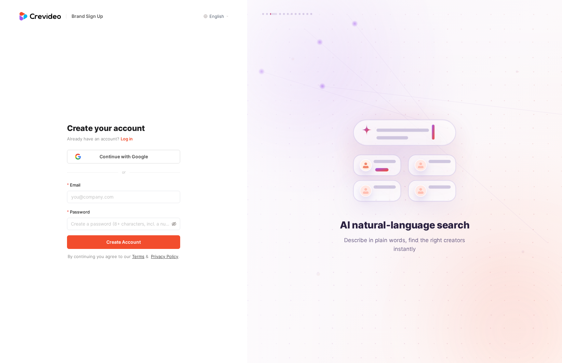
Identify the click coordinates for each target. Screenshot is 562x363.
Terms (138, 256)
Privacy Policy (164, 256)
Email (75, 185)
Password (80, 211)
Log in (127, 138)
